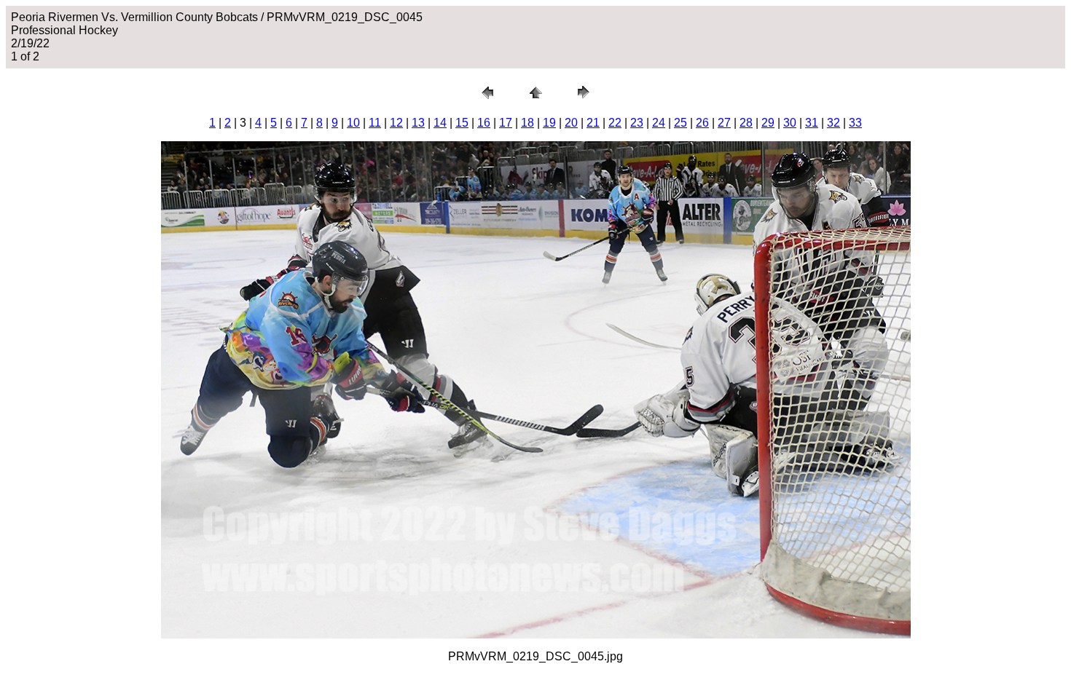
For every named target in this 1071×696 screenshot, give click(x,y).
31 (811, 122)
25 (680, 122)
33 (855, 122)
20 (571, 122)
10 (353, 122)
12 (396, 122)
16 (483, 122)
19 (549, 122)
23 (636, 122)
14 (440, 122)
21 (593, 122)
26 (702, 122)
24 (658, 122)
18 (527, 122)
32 (833, 122)
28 (746, 122)
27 (724, 122)
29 (767, 122)
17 (505, 122)
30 (789, 122)
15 (461, 122)
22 (614, 122)
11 (375, 122)
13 (418, 122)
